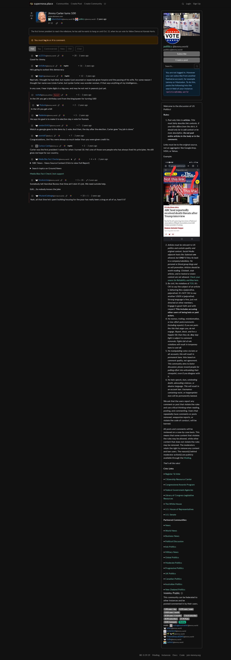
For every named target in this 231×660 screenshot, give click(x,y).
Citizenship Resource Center (178, 479)
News (168, 525)
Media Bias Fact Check (40, 174)
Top (39, 49)
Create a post (181, 60)
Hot (32, 49)
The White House (173, 504)
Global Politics (172, 557)
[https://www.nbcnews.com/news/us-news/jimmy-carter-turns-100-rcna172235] (41, 17)
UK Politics (170, 573)
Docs (175, 655)
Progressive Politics (174, 568)
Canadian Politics (173, 579)
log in (46, 40)
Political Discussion (174, 541)
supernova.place (43, 3)
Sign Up (197, 4)
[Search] (183, 3)
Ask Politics (170, 547)
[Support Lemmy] (105, 3)
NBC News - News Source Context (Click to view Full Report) (60, 163)
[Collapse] (32, 56)
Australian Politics (173, 584)
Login (188, 4)
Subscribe (181, 54)
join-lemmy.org (194, 655)
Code (182, 655)
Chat (79, 49)
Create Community (93, 4)
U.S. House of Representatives (179, 509)
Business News (172, 536)
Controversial (50, 49)
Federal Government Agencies (179, 490)
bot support (58, 174)
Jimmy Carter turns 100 (62, 13)
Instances (166, 655)
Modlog (187, 458)
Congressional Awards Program (180, 485)
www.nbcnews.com (55, 16)
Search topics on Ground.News (46, 168)
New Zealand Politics (175, 590)
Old (70, 49)
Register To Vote (172, 474)
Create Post (76, 4)
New (62, 49)
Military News (171, 552)
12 (52, 23)
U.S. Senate (170, 515)
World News (171, 531)
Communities (62, 4)
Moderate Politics (173, 563)
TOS (192, 283)
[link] (57, 23)
